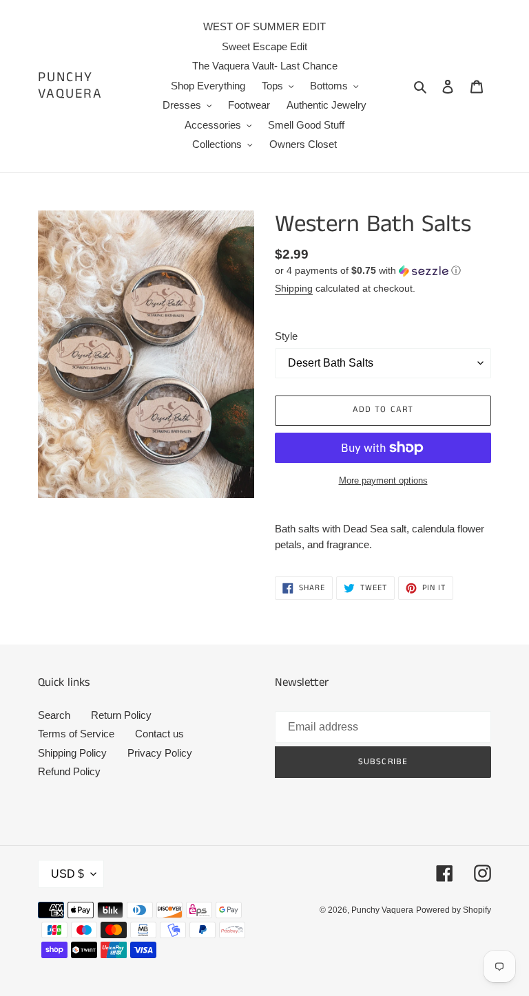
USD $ (67, 874)
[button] (368, 270)
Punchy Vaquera (70, 85)
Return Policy (121, 715)
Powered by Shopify (453, 910)
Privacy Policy (159, 753)
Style (286, 336)
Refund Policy (69, 771)
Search (54, 715)
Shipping (294, 288)
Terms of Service (76, 733)
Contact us (159, 733)
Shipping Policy (72, 753)
